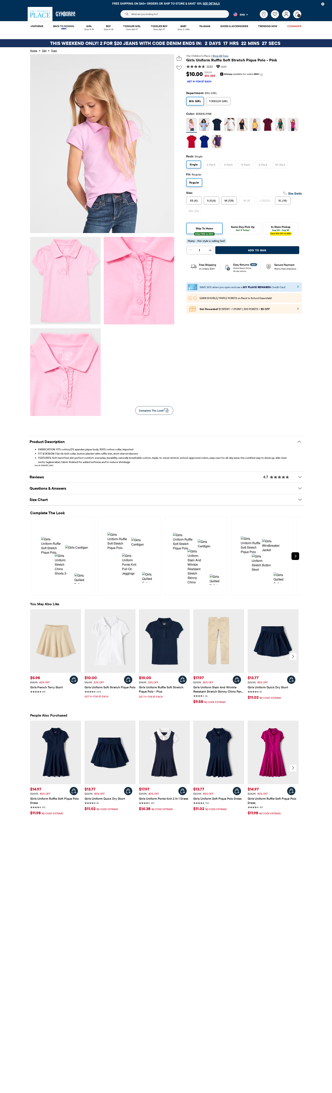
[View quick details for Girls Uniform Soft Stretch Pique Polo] (128, 679)
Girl (44, 50)
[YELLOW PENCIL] (255, 125)
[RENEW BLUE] (204, 142)
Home (33, 50)
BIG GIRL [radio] (195, 101)
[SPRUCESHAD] (280, 125)
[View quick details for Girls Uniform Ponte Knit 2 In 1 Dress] (182, 791)
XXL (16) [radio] (194, 211)
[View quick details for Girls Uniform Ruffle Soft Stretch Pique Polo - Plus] (182, 679)
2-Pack (211, 164)
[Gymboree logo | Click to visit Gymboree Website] (65, 14)
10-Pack (280, 164)
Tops (54, 50)
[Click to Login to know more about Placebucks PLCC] (298, 310)
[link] (264, 14)
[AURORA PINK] (293, 125)
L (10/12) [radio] (264, 200)
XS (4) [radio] (194, 200)
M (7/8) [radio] (229, 200)
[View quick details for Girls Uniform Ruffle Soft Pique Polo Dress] (74, 791)
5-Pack (245, 164)
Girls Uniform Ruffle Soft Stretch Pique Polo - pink (231, 60)
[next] (295, 556)
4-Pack (228, 164)
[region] (166, 3)
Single (194, 164)
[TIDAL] (217, 125)
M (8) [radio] (246, 200)
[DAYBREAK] (204, 125)
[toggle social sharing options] (179, 58)
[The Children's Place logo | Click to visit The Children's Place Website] (40, 14)
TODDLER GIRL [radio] (218, 101)
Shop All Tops (220, 56)
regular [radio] (194, 182)
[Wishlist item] (276, 17)
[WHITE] (229, 125)
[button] (238, 14)
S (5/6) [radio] (211, 200)
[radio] (191, 125)
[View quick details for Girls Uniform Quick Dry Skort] (291, 679)
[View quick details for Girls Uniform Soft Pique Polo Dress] (237, 791)
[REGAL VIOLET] (217, 142)
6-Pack (263, 164)
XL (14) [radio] (282, 200)
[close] (322, 4)
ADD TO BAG (257, 250)
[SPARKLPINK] (191, 125)
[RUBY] (191, 142)
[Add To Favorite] (179, 68)
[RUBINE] (267, 125)
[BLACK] (242, 125)
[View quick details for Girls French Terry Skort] (74, 679)
